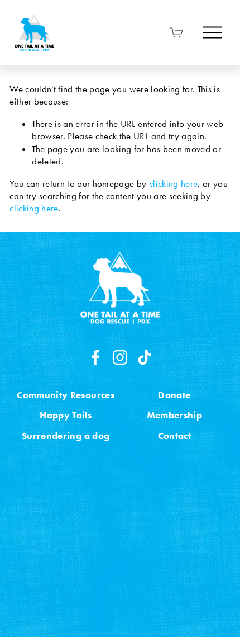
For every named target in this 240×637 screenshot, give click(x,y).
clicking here (173, 183)
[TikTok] (144, 357)
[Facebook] (95, 357)
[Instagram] (120, 357)
